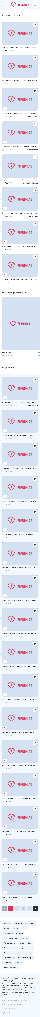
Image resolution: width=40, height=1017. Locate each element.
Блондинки (30, 923)
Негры (21, 943)
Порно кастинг (26, 948)
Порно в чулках (10, 948)
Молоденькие (9, 943)
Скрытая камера (25, 958)
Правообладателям (11, 1004)
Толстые (7, 963)
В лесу (6, 928)
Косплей (24, 938)
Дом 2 (25, 928)
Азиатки (7, 923)
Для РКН (6, 1012)
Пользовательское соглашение (16, 1000)
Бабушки (18, 923)
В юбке (16, 928)
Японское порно (11, 967)
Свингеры (28, 953)
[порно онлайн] (20, 4)
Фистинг (18, 963)
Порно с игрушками (12, 953)
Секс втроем (9, 958)
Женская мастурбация (13, 933)
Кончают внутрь (10, 938)
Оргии (30, 943)
